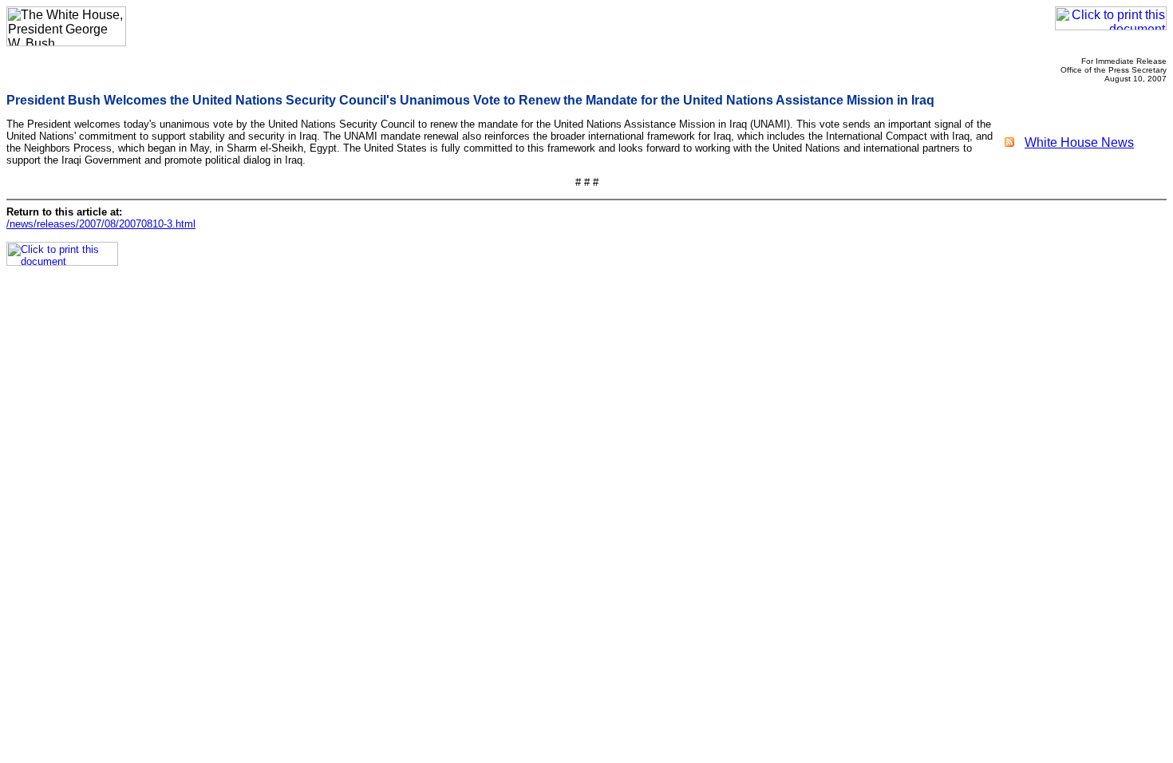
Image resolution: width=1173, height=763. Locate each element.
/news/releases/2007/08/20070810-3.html (101, 224)
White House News (1079, 142)
